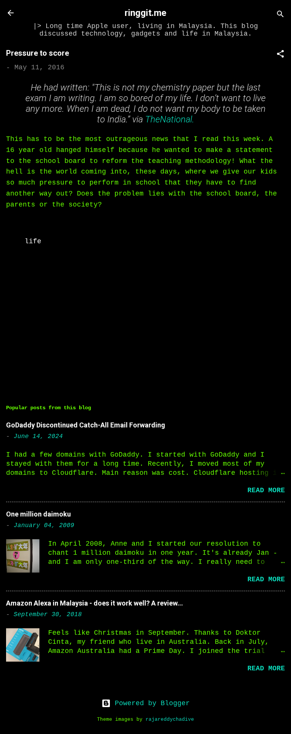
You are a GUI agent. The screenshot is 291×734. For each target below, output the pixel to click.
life (33, 241)
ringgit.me (145, 13)
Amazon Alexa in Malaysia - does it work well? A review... (94, 603)
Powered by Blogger (150, 703)
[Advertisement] (145, 325)
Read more (266, 490)
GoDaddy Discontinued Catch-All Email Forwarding (85, 425)
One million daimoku (38, 514)
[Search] (280, 15)
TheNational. (169, 119)
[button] (280, 55)
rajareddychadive (170, 719)
